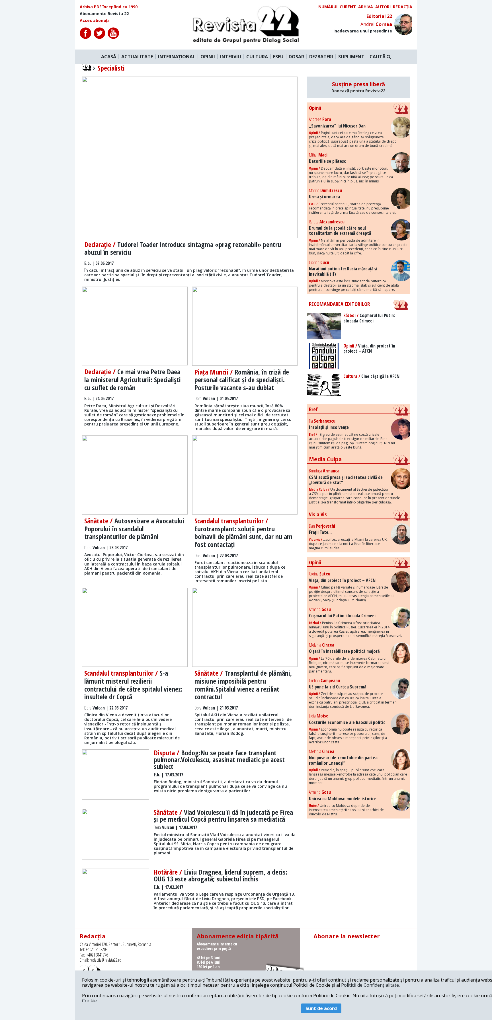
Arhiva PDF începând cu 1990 (109, 7)
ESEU (278, 56)
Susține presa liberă (358, 87)
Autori (383, 7)
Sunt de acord (321, 1008)
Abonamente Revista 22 (104, 13)
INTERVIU (230, 56)
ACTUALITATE (137, 56)
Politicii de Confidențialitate (370, 985)
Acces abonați (94, 20)
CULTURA (257, 56)
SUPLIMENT (351, 56)
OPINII (207, 56)
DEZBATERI (321, 56)
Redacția (402, 7)
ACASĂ (108, 56)
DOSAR (296, 56)
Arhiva (365, 7)
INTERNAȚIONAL (176, 56)
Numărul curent (337, 7)
